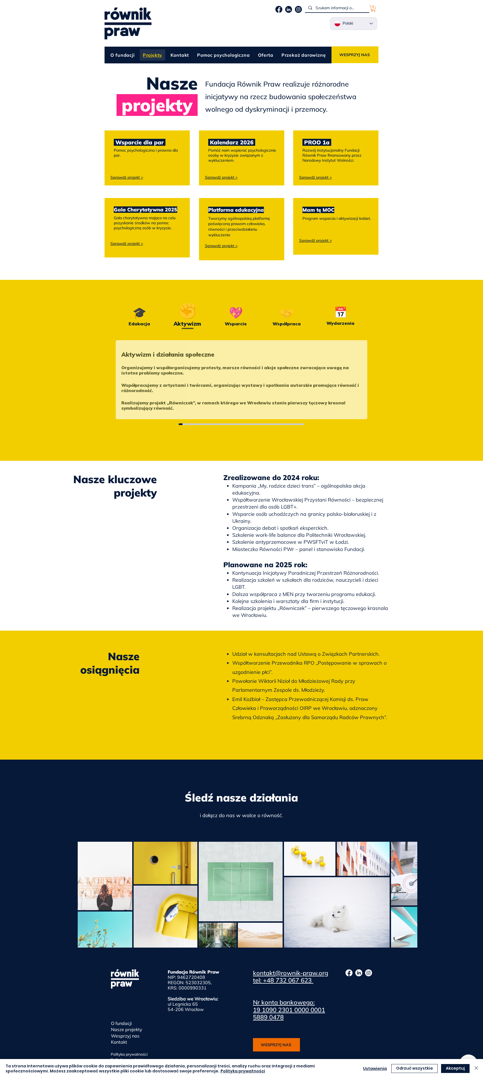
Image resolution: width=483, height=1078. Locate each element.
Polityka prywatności (243, 1071)
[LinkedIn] (358, 972)
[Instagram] (368, 972)
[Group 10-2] (298, 9)
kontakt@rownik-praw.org (290, 973)
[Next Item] (407, 894)
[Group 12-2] (288, 9)
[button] (373, 8)
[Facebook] (348, 972)
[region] (147, 157)
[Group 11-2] (278, 9)
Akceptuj (455, 1068)
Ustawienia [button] (375, 1068)
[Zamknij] (476, 1068)
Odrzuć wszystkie (414, 1068)
